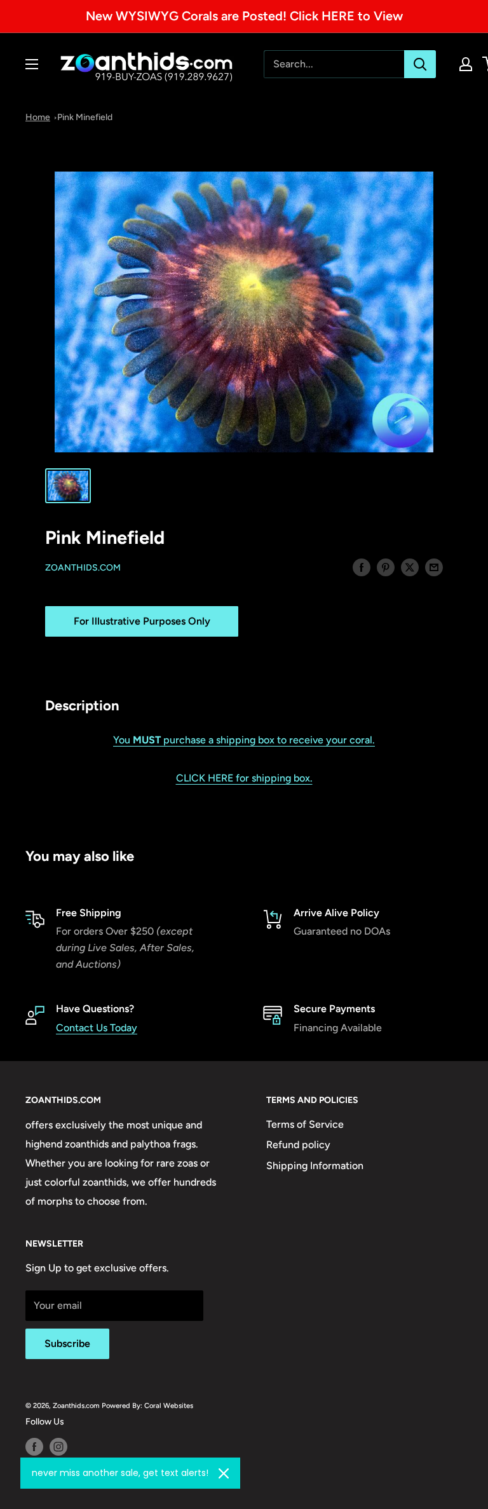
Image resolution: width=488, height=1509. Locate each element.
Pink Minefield (84, 117)
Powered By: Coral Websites (147, 1405)
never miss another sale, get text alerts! (120, 1472)
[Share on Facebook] (361, 566)
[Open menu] (31, 64)
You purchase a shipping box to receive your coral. (244, 740)
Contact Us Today (96, 1028)
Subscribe (67, 1343)
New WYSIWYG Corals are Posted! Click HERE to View (244, 16)
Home (37, 117)
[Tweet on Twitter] (410, 566)
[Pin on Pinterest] (386, 566)
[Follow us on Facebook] (34, 1447)
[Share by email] (434, 566)
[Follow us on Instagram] (58, 1447)
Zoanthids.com (83, 567)
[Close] (224, 1473)
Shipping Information (314, 1166)
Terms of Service (305, 1124)
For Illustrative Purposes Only (142, 621)
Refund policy (298, 1145)
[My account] (465, 64)
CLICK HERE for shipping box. (244, 778)
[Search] (420, 64)
